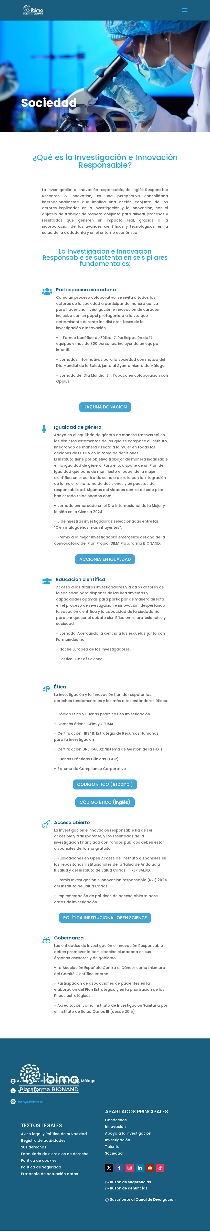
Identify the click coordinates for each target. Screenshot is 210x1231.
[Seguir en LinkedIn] (140, 1168)
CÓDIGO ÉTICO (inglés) (105, 802)
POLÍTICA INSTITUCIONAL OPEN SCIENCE (105, 918)
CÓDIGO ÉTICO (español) (105, 784)
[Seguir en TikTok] (160, 1168)
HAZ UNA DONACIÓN (105, 407)
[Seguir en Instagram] (129, 1168)
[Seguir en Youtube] (150, 1168)
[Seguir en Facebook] (119, 1168)
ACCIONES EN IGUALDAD (105, 559)
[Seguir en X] (109, 1168)
